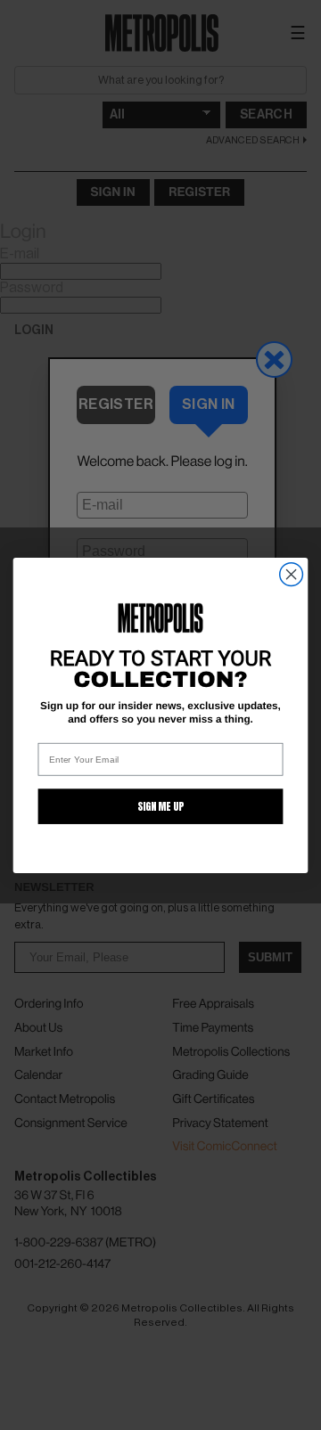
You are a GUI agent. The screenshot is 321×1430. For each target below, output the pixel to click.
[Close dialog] (291, 573)
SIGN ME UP (160, 806)
